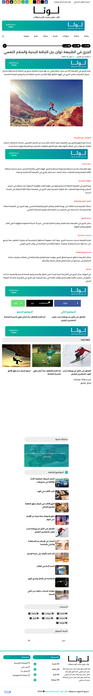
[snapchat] (30, 2)
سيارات (45, 36)
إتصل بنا (24, 671)
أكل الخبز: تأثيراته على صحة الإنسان (41, 554)
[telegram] (27, 2)
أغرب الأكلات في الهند (46, 491)
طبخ (36, 36)
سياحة (76, 36)
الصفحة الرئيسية (21, 663)
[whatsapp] (23, 2)
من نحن (24, 667)
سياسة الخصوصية (20, 675)
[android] (15, 2)
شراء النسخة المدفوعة (62, 2)
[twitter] (42, 2)
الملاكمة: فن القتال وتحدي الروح (41, 578)
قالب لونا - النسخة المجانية (56, 691)
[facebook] (46, 2)
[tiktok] (34, 2)
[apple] (11, 2)
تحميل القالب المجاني (82, 2)
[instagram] (3, 2)
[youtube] (38, 2)
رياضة (86, 36)
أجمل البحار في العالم (46, 566)
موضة (26, 36)
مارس (63, 640)
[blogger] (19, 2)
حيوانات (66, 36)
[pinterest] (7, 2)
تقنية (55, 36)
